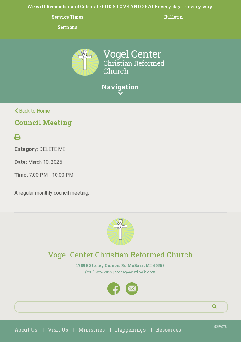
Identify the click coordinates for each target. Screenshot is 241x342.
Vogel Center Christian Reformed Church (120, 255)
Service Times (67, 17)
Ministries (91, 329)
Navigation (120, 86)
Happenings (130, 329)
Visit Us (58, 329)
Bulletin (173, 17)
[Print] (17, 138)
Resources (168, 329)
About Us (25, 329)
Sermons (67, 27)
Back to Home (34, 111)
